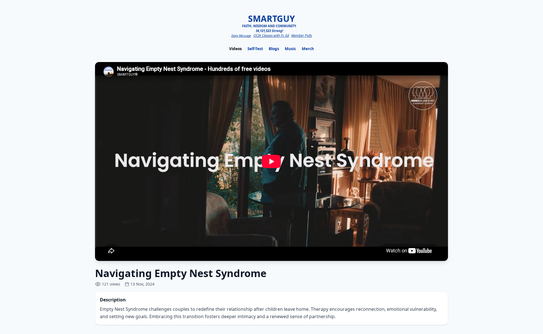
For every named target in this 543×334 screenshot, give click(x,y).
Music (290, 48)
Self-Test (255, 48)
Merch (308, 48)
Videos (235, 48)
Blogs (274, 48)
